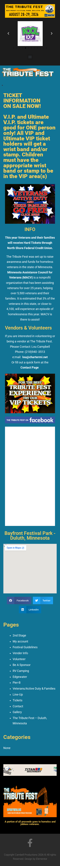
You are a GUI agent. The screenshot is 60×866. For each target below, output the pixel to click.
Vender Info (20, 653)
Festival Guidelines (25, 647)
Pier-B (16, 682)
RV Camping (21, 671)
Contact (18, 706)
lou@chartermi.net (35, 357)
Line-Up (18, 694)
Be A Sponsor (21, 665)
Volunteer (19, 659)
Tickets (17, 700)
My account (20, 641)
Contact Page (29, 367)
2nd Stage (19, 635)
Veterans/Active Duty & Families (34, 688)
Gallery (17, 712)
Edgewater (20, 677)
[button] (8, 33)
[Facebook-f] (30, 843)
